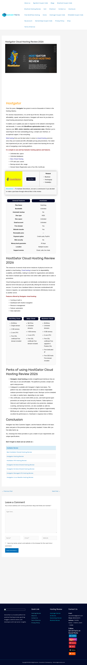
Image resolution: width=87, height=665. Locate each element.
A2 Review (53, 615)
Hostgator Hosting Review (15, 456)
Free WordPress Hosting (32, 15)
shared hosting (42, 138)
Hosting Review (36, 613)
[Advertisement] (31, 88)
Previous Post (7, 491)
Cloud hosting (25, 270)
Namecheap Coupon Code (43, 21)
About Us (34, 615)
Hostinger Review (55, 613)
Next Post (56, 491)
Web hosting (10, 138)
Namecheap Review (56, 618)
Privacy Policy (59, 21)
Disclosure (71, 9)
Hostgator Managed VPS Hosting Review (20, 473)
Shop (69, 21)
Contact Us (34, 618)
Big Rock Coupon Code (40, 3)
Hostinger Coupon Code (57, 15)
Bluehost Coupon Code (64, 3)
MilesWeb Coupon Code (75, 15)
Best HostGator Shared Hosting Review (19, 452)
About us (27, 3)
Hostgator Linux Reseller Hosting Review (20, 477)
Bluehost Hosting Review (32, 9)
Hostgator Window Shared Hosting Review (20, 465)
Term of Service (36, 620)
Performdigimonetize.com (59, 662)
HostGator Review (12, 448)
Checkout (52, 9)
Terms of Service (29, 27)
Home (45, 15)
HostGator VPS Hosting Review (17, 460)
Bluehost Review (55, 620)
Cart (45, 9)
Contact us (62, 9)
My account (28, 21)
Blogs (52, 3)
